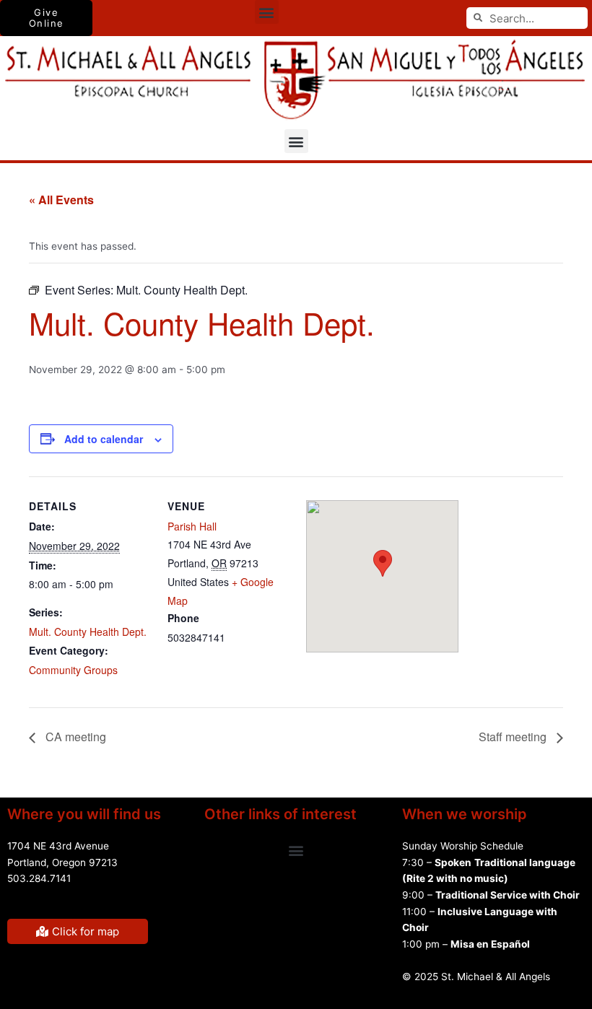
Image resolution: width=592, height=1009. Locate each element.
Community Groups (73, 670)
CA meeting (74, 736)
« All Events (61, 199)
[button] (267, 12)
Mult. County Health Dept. (88, 631)
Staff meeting (514, 736)
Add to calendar (103, 439)
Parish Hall (192, 526)
